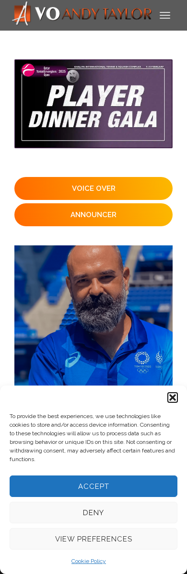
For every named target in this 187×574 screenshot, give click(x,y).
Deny (93, 512)
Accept (93, 486)
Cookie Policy (88, 561)
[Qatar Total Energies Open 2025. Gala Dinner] (93, 103)
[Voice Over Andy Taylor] (82, 14)
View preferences (93, 539)
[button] (172, 397)
